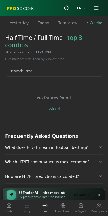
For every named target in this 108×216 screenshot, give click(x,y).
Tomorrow (67, 22)
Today (43, 22)
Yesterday (19, 22)
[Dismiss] (99, 195)
